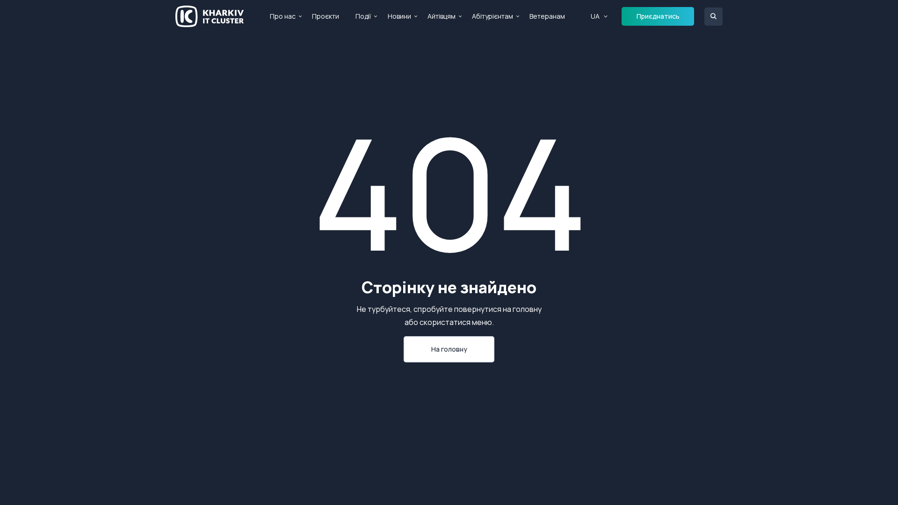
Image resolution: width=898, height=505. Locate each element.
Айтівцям (441, 16)
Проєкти (325, 16)
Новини (399, 16)
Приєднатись (658, 16)
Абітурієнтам (492, 16)
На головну (449, 349)
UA (595, 16)
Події (363, 16)
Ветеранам (547, 16)
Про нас (283, 16)
